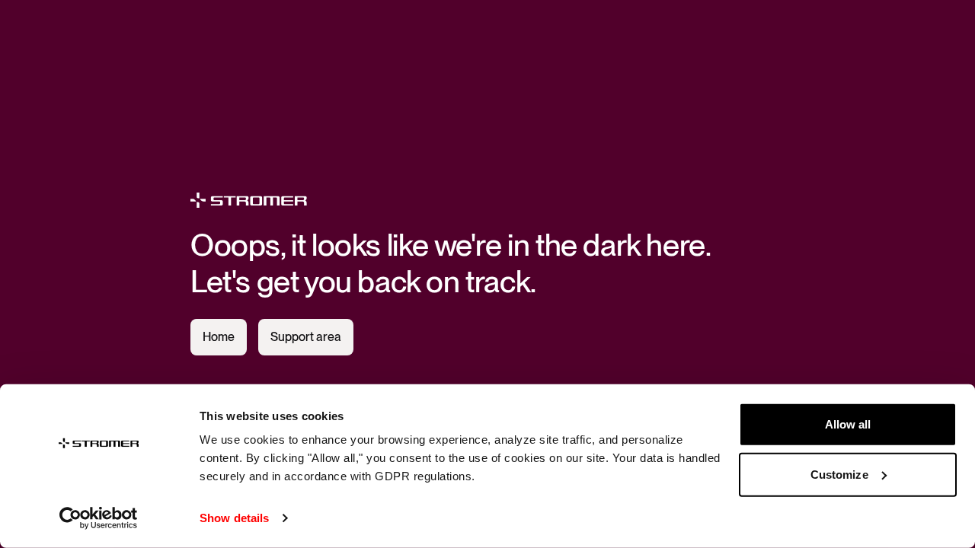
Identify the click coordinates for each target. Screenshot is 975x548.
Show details (234, 517)
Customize (839, 473)
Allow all (848, 424)
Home (219, 337)
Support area (305, 337)
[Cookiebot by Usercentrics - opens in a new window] (98, 518)
